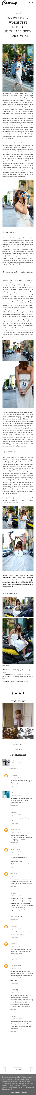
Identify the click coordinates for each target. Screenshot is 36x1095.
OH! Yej (16, 670)
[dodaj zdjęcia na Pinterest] (23, 693)
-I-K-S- (12, 792)
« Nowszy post (18, 744)
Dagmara (13, 1016)
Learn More (15, 1093)
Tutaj (4, 672)
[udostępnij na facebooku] (12, 693)
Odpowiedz (14, 768)
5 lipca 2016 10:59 (15, 852)
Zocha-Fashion (15, 849)
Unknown (13, 926)
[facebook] (29, 3)
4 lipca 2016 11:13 (15, 762)
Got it (24, 1093)
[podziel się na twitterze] (16, 693)
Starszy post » (18, 749)
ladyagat (13, 893)
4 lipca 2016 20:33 (15, 832)
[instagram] (32, 3)
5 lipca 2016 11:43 (15, 876)
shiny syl (13, 760)
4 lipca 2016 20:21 (15, 815)
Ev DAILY (13, 775)
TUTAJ (4, 679)
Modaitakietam (15, 829)
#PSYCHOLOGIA (21, 40)
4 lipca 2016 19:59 (15, 795)
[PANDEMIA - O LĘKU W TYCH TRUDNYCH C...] (18, 726)
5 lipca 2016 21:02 (15, 946)
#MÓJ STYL (13, 40)
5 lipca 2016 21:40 (15, 968)
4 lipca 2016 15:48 (15, 778)
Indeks (18, 1069)
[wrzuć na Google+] (20, 693)
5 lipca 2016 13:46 (15, 929)
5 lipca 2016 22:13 (15, 992)
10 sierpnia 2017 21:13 (16, 1018)
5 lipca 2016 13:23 (15, 895)
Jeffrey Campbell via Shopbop (20, 674)
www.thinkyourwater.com (10, 502)
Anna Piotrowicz (15, 965)
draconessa (13, 873)
